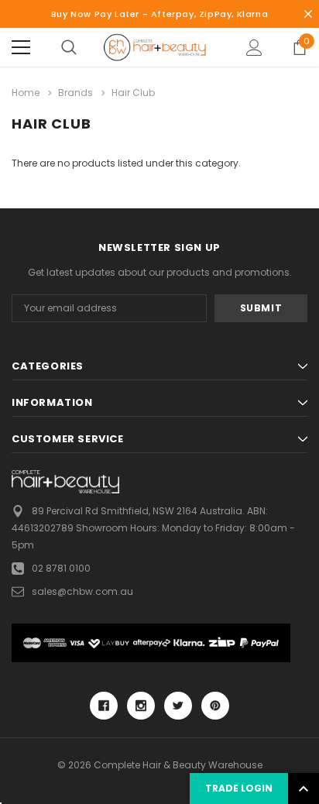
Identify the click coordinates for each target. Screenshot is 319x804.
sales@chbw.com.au (82, 591)
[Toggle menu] (21, 47)
